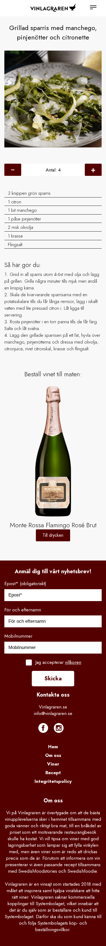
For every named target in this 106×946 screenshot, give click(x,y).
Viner (53, 764)
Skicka (53, 679)
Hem (53, 746)
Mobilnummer (18, 636)
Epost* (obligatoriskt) (25, 583)
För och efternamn (22, 610)
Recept (53, 772)
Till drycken (53, 535)
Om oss (53, 755)
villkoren (73, 662)
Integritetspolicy (53, 781)
